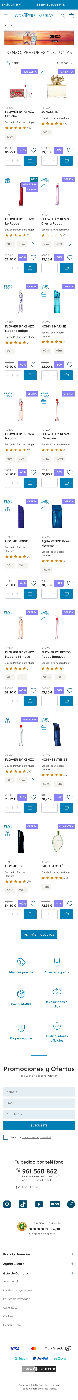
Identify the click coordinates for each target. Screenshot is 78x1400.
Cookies (8, 1316)
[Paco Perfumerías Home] (34, 15)
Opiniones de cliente (42, 1234)
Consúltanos (30, 1187)
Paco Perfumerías (17, 1254)
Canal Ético (10, 1307)
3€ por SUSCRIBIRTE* (46, 4)
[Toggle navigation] (6, 16)
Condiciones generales (17, 1290)
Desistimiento (12, 1325)
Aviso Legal (10, 1281)
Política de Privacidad (16, 1299)
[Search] (63, 16)
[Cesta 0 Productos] (71, 16)
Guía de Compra (15, 1273)
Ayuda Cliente (13, 1264)
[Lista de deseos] (33, 150)
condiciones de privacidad (36, 1137)
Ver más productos (39, 934)
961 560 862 (39, 1171)
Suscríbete (39, 1125)
